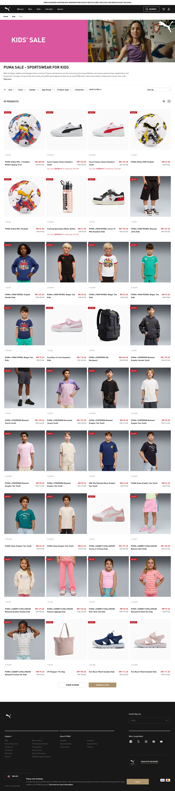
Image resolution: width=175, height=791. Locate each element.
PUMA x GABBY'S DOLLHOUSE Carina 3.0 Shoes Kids (102, 547)
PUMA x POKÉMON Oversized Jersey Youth (59, 421)
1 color (8, 155)
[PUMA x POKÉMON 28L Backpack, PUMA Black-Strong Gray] (108, 325)
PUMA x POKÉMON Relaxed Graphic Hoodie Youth (143, 358)
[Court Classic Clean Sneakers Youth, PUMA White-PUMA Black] (66, 129)
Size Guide (8, 750)
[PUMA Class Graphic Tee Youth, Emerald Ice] (24, 513)
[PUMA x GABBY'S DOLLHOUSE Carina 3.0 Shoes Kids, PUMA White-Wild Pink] (108, 513)
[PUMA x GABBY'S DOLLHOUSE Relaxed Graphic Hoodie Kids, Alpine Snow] (24, 576)
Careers (90, 747)
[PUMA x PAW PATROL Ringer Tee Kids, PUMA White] (108, 262)
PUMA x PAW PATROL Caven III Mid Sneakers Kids (102, 230)
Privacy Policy (37, 747)
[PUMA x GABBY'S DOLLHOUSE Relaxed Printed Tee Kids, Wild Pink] (150, 576)
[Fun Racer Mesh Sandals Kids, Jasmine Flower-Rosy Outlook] (150, 639)
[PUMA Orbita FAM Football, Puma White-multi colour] (150, 129)
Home (6, 16)
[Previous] (49, 129)
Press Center (65, 747)
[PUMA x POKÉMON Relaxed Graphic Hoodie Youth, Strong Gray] (150, 325)
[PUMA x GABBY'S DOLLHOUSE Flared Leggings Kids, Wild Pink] (66, 576)
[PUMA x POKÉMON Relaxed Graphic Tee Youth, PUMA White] (150, 388)
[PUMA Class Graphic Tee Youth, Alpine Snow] (66, 513)
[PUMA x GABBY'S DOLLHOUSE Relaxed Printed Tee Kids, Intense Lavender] (24, 639)
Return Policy (37, 740)
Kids (13, 16)
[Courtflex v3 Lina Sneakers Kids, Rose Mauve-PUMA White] (66, 325)
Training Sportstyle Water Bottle (61, 229)
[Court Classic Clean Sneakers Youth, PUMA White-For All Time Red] (108, 129)
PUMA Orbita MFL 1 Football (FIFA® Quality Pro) (17, 163)
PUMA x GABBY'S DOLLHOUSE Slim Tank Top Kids (102, 610)
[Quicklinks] (168, 9)
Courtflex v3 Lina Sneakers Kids (58, 358)
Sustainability (92, 744)
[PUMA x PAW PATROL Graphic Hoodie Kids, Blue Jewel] (24, 262)
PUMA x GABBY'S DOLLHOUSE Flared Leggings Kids (60, 610)
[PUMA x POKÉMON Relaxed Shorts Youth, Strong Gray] (24, 388)
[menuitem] (20, 9)
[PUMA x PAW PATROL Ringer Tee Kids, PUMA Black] (66, 262)
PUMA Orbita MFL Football (16, 229)
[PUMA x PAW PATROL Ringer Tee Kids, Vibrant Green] (150, 262)
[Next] (84, 129)
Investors (90, 740)
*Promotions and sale (40, 744)
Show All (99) (102, 685)
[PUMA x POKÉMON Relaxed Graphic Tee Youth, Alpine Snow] (66, 450)
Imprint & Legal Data (12, 786)
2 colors (50, 155)
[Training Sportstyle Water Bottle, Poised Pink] (66, 196)
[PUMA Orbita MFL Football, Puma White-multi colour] (24, 196)
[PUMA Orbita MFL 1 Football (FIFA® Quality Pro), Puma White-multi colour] (24, 129)
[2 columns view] (163, 101)
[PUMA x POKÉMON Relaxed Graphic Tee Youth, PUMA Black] (108, 388)
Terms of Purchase (39, 753)
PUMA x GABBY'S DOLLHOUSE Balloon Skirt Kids (144, 547)
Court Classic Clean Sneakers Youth (60, 163)
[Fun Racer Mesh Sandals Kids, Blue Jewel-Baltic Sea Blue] (108, 639)
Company (63, 740)
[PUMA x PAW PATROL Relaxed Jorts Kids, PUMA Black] (150, 196)
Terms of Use (36, 750)
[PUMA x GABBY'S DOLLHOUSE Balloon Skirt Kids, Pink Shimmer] (150, 513)
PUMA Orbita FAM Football (142, 162)
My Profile (8, 753)
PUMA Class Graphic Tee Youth (144, 483)
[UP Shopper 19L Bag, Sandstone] (66, 639)
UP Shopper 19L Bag (56, 671)
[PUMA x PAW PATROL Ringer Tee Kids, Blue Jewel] (24, 325)
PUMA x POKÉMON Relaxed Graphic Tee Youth (100, 421)
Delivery (8, 757)
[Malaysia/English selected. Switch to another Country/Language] (18, 776)
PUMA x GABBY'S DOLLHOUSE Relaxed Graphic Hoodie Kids (18, 610)
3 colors (134, 476)
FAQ (6, 740)
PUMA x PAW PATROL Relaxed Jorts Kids (144, 230)
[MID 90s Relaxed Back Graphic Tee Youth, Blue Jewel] (108, 450)
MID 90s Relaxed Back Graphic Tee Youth (102, 484)
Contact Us (9, 747)
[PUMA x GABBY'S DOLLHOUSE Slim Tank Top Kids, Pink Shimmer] (108, 576)
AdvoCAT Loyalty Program (41, 757)
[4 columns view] (169, 101)
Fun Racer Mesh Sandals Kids (102, 671)
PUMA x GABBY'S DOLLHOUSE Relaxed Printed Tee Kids (144, 610)
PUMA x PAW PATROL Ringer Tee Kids (61, 295)
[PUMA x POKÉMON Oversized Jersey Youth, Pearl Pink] (66, 388)
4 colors (50, 288)
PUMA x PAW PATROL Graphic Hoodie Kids (17, 295)
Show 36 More (72, 685)
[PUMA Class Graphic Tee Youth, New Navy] (150, 450)
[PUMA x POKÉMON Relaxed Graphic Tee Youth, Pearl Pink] (24, 450)
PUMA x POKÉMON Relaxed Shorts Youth (17, 421)
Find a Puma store (11, 744)
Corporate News (66, 744)
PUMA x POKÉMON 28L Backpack (99, 358)
